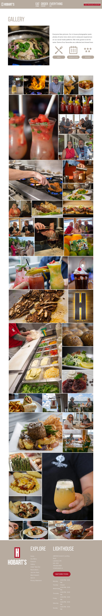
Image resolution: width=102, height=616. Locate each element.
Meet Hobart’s (35, 575)
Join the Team (35, 572)
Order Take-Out (35, 567)
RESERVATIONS (73, 57)
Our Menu (34, 559)
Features (33, 562)
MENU (59, 57)
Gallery (33, 564)
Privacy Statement (36, 580)
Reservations (34, 570)
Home (32, 556)
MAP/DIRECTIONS (61, 574)
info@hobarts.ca (58, 568)
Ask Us (33, 578)
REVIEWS (87, 57)
